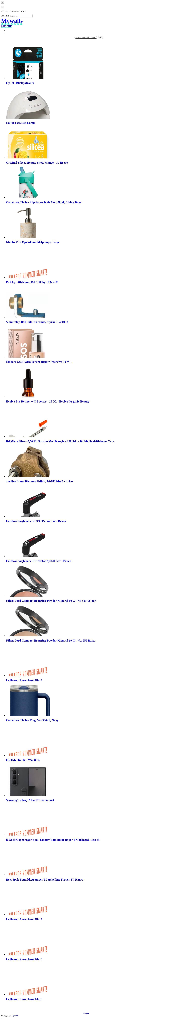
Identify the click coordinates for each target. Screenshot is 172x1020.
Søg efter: (5, 16)
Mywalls (15, 1015)
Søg (100, 37)
